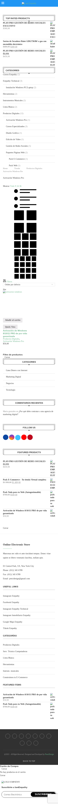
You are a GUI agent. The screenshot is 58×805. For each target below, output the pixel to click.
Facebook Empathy (11, 602)
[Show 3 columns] (25, 255)
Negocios (10, 383)
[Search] (55, 3)
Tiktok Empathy (10, 628)
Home (5, 168)
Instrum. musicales (11, 671)
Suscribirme (43, 794)
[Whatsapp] (29, 743)
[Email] (22, 743)
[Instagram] (14, 736)
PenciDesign (49, 754)
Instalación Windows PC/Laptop (19, 87)
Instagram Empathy (11, 596)
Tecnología (10, 390)
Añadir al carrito (12, 320)
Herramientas (8, 94)
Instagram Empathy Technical (15, 609)
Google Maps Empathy (12, 622)
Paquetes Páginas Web (15, 152)
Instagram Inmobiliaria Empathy (16, 615)
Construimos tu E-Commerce (15, 677)
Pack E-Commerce (17, 159)
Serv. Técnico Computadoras (15, 651)
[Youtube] (42, 736)
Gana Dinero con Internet (16, 370)
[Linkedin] (28, 736)
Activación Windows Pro (16, 120)
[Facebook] (7, 736)
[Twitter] (35, 736)
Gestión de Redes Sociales (17, 146)
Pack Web (13, 165)
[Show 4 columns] (25, 278)
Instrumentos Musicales (13, 100)
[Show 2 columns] (25, 232)
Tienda (17, 168)
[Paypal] (48, 736)
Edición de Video (13, 139)
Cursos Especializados (15, 126)
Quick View (10, 327)
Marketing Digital (13, 377)
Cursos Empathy (10, 74)
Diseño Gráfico (12, 133)
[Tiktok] (21, 736)
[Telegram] (35, 743)
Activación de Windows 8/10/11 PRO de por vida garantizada (15, 333)
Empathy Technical (11, 81)
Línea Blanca (8, 107)
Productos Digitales (11, 113)
